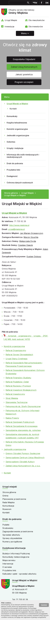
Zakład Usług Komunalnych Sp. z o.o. (23, 466)
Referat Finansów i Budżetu (18, 378)
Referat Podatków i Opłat (17, 382)
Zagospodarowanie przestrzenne (17, 531)
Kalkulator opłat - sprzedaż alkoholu (19, 574)
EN (47, 3)
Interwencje (7, 563)
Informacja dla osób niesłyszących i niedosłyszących (23, 155)
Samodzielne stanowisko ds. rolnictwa (23, 430)
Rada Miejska (8, 502)
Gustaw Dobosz (33, 256)
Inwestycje (9, 26)
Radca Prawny (12, 418)
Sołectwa (11, 142)
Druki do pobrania (15, 163)
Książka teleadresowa (17, 122)
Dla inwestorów (36, 26)
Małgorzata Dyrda (27, 241)
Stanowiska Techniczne (16, 402)
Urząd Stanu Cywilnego (16, 358)
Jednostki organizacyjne (18, 135)
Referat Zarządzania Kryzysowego (22, 426)
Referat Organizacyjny (16, 350)
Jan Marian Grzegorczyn (31, 233)
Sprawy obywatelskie (12, 538)
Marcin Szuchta (31, 237)
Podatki (5, 525)
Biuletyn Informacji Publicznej (16, 553)
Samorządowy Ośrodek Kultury (20, 461)
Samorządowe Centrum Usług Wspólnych (25, 457)
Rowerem (6, 509)
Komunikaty (12, 116)
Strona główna (11, 193)
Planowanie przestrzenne (14, 499)
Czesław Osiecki (25, 245)
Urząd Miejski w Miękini (17, 103)
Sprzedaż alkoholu (11, 535)
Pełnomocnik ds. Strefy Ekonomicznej (23, 406)
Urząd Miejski (11, 20)
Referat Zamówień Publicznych (20, 422)
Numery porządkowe (12, 541)
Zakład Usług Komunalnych (24, 67)
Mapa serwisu (8, 560)
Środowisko (7, 528)
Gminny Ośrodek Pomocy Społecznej (23, 453)
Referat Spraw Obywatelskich (19, 354)
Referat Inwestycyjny (15, 394)
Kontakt (13, 108)
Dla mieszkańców (37, 20)
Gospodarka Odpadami (24, 59)
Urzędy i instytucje (15, 148)
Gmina (5, 495)
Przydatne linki (13, 170)
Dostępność (12, 176)
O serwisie (7, 567)
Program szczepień (24, 82)
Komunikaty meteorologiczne (15, 557)
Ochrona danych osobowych (20, 182)
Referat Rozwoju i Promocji (18, 386)
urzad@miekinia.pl (16, 229)
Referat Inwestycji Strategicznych (21, 390)
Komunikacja (8, 506)
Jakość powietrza (24, 74)
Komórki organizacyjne (17, 129)
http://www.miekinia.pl (19, 225)
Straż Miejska (12, 398)
